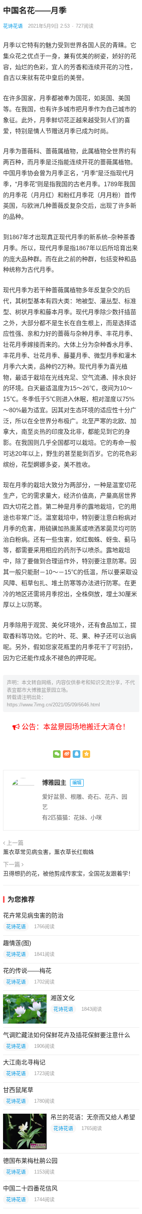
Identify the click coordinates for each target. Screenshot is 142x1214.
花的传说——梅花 (27, 971)
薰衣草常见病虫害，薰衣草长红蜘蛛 (48, 852)
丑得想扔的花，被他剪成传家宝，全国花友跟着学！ (68, 873)
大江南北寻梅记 (24, 1062)
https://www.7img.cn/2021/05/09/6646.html (53, 705)
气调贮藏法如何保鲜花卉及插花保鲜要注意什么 (66, 1035)
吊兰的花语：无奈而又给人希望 (92, 1117)
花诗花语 (13, 25)
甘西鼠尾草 (18, 1090)
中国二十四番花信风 (30, 1188)
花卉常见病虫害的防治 (33, 915)
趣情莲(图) (17, 943)
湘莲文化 (62, 998)
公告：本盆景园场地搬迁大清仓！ (75, 727)
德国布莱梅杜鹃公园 (30, 1161)
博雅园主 (54, 782)
